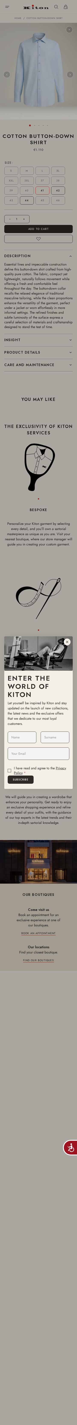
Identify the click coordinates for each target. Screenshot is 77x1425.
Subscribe (20, 780)
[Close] (67, 641)
